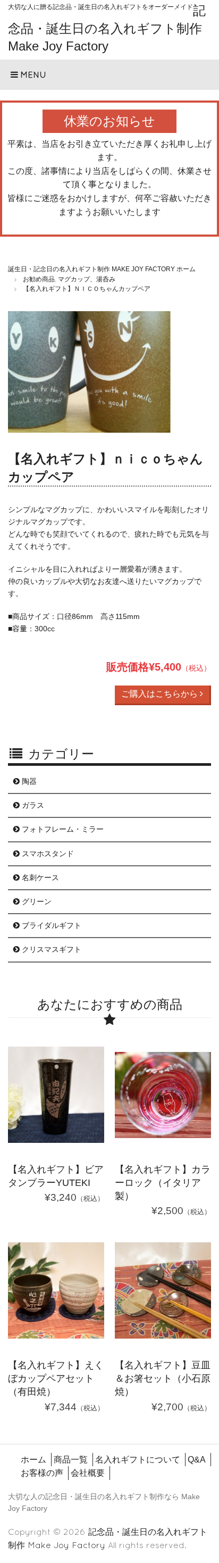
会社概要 (88, 1472)
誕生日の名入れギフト (112, 1496)
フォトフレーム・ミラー (62, 829)
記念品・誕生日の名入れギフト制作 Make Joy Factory (107, 28)
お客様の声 (42, 1472)
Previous (24, 374)
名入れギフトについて (137, 1459)
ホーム (33, 1459)
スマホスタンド (47, 853)
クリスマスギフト (50, 949)
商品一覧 (71, 1459)
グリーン (36, 901)
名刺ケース (39, 877)
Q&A (197, 1459)
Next (195, 374)
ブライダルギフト (50, 925)
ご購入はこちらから (160, 693)
